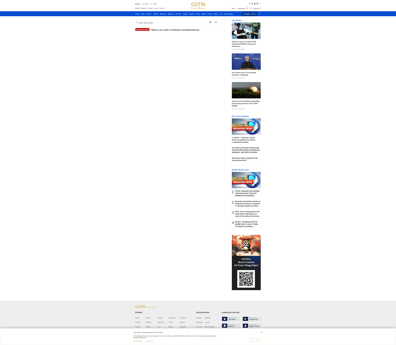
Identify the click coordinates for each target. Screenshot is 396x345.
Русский (161, 8)
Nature (203, 14)
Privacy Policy (138, 341)
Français (150, 8)
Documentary (228, 14)
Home (137, 14)
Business (163, 14)
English (137, 8)
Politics (155, 14)
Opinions (171, 14)
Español (143, 8)
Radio (248, 14)
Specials (183, 327)
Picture (209, 14)
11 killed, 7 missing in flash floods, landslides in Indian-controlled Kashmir (244, 140)
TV (255, 14)
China (143, 14)
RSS (233, 8)
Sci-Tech (178, 14)
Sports (191, 14)
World (148, 14)
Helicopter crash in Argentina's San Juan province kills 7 (245, 159)
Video (216, 14)
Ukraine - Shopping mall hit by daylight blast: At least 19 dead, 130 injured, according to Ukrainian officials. (246, 224)
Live (220, 14)
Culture (185, 14)
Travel (198, 14)
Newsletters (241, 8)
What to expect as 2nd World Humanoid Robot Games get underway (244, 44)
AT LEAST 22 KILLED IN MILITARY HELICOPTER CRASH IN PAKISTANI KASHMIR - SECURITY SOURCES (246, 150)
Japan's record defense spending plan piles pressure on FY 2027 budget (246, 103)
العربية (156, 8)
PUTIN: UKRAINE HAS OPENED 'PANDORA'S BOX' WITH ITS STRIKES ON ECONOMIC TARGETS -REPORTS (247, 193)
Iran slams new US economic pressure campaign (244, 74)
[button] (234, 36)
